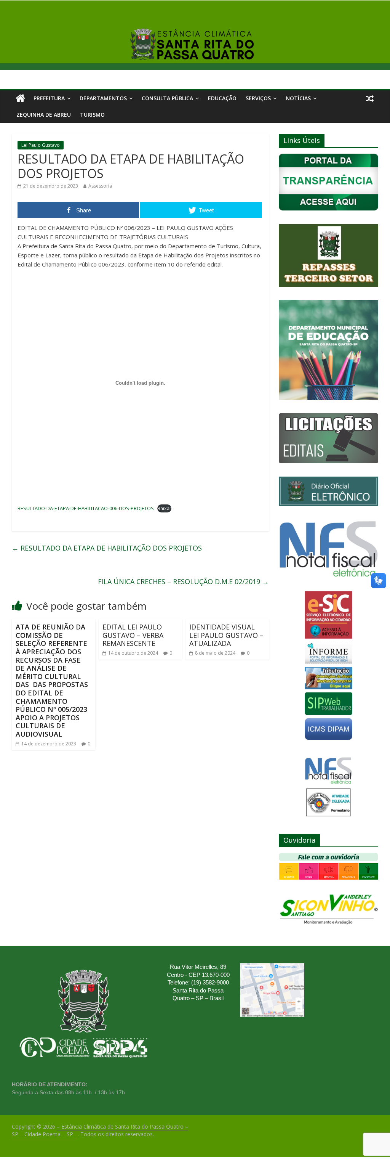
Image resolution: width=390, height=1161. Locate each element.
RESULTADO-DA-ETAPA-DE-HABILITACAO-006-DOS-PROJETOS (86, 508)
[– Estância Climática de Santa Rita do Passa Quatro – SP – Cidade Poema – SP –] (20, 98)
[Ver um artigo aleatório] (369, 98)
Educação (222, 98)
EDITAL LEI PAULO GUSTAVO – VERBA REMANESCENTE (132, 635)
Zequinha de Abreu (43, 114)
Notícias (298, 98)
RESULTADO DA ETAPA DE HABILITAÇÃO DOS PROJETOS (107, 547)
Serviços (258, 98)
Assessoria (100, 186)
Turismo (92, 114)
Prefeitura (49, 98)
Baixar (164, 508)
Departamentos (103, 98)
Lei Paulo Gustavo (40, 145)
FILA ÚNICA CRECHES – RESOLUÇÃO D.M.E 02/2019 (183, 581)
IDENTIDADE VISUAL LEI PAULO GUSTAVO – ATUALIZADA (226, 635)
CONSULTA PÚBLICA (167, 98)
